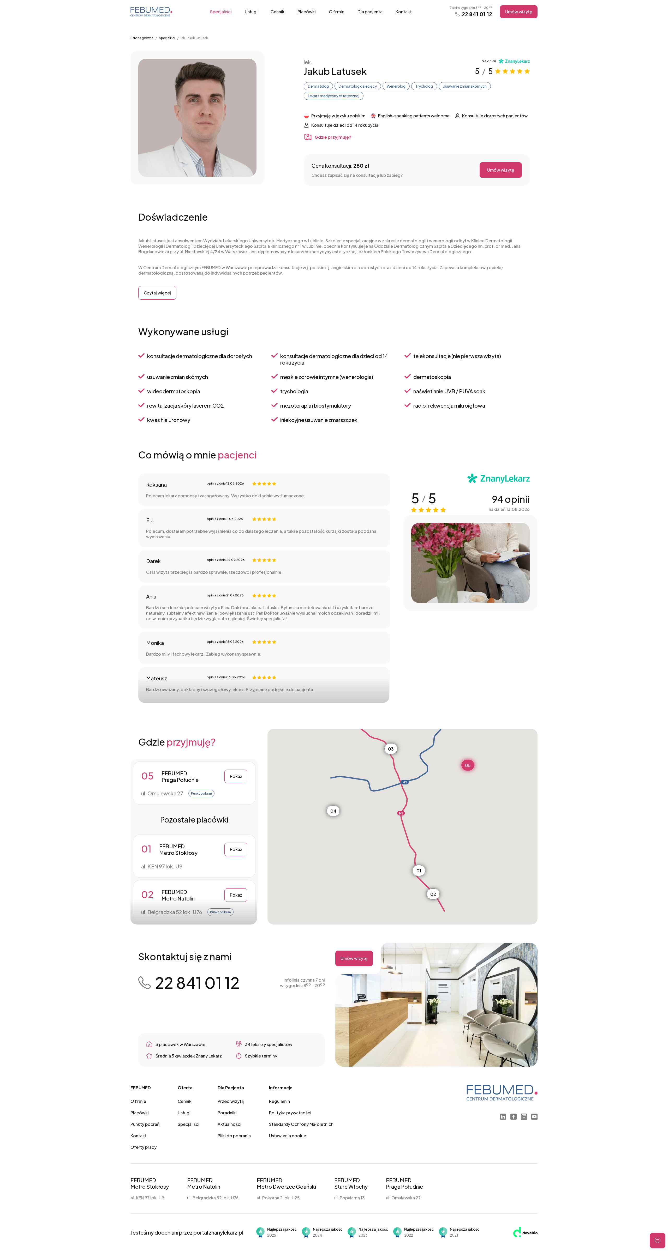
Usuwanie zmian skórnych (465, 86)
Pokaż (236, 776)
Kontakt (404, 11)
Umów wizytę (518, 11)
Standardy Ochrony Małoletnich (301, 1124)
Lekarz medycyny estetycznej (333, 95)
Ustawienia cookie (287, 1135)
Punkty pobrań (144, 1124)
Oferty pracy (143, 1147)
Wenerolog (396, 86)
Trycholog (424, 86)
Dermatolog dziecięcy (358, 86)
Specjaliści (221, 11)
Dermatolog (318, 86)
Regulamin (279, 1101)
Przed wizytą (231, 1101)
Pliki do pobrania (234, 1135)
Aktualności (229, 1124)
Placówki (306, 11)
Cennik (277, 11)
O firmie (336, 11)
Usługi (251, 11)
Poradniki (227, 1112)
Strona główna (141, 38)
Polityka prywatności (290, 1112)
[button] (418, 870)
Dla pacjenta (370, 11)
